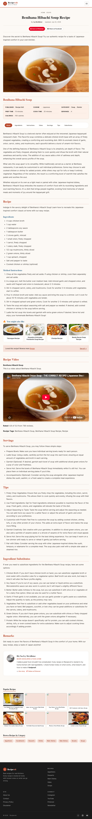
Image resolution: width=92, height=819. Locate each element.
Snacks (74, 741)
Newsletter (51, 805)
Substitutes (68, 125)
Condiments (20, 741)
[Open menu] (87, 3)
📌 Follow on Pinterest (33, 671)
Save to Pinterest (38, 29)
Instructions (31, 125)
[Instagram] (78, 815)
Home (43, 12)
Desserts (31, 741)
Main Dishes (52, 779)
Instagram (51, 795)
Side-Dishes (64, 741)
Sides (49, 782)
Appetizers (8, 741)
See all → (83, 348)
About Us (6, 795)
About (8, 125)
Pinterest (51, 802)
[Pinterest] (82, 815)
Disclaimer (7, 805)
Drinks (41, 741)
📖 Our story (21, 671)
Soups (48, 12)
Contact (6, 798)
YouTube (51, 798)
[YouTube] (87, 815)
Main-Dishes (51, 741)
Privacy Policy (8, 802)
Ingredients (18, 125)
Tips (58, 125)
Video (41, 125)
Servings (50, 125)
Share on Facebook (55, 29)
